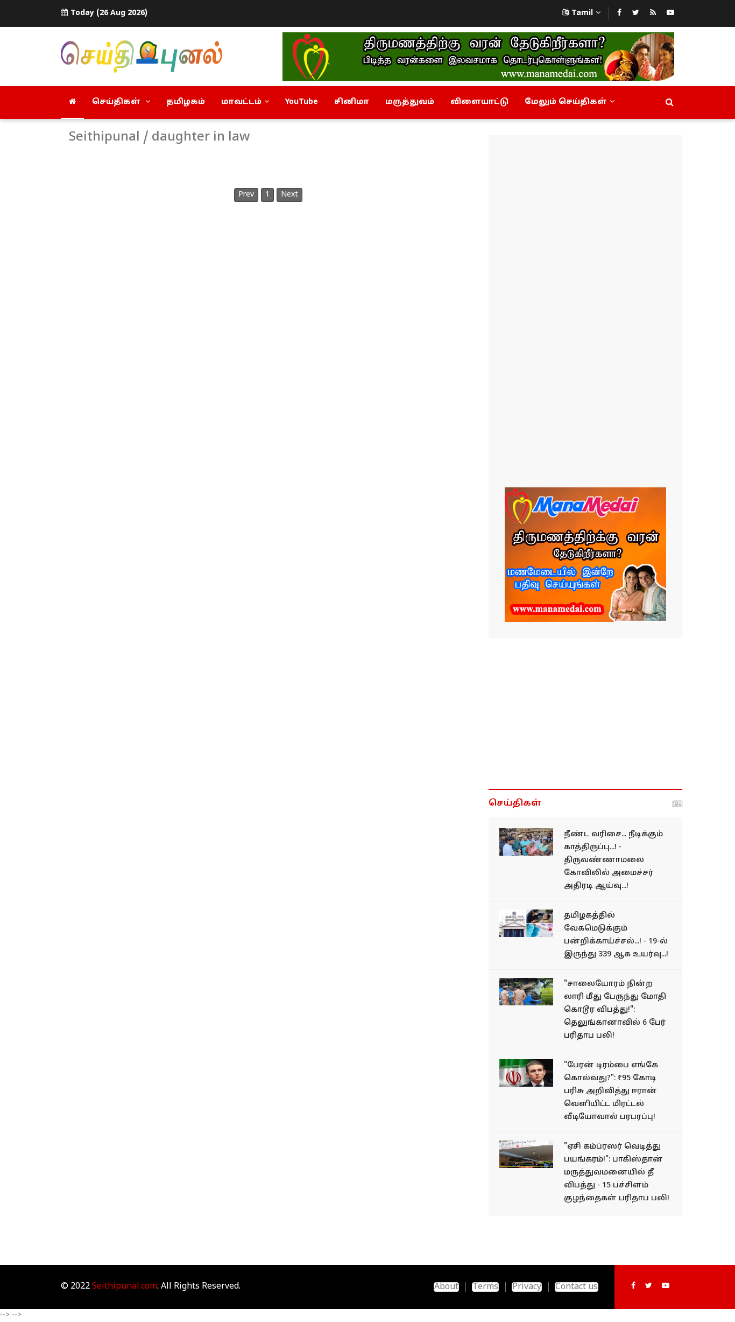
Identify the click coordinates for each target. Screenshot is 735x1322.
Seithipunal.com (124, 1286)
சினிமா (351, 102)
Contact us (576, 1287)
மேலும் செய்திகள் (566, 102)
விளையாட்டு (479, 102)
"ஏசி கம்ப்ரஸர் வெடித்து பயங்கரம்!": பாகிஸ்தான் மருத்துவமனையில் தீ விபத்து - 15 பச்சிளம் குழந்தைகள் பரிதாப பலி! (616, 1172)
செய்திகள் (117, 102)
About (446, 1287)
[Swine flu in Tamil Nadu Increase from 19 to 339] (526, 923)
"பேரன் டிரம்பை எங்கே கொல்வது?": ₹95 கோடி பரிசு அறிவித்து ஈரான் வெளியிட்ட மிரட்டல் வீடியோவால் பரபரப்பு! (611, 1091)
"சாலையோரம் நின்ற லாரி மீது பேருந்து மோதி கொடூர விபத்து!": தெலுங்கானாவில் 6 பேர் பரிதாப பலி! (615, 1010)
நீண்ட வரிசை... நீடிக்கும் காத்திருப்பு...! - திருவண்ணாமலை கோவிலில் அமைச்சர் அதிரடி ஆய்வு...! (613, 860)
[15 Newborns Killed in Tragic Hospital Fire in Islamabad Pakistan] (526, 1154)
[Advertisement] (585, 312)
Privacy (526, 1287)
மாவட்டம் (241, 102)
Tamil (582, 13)
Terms (485, 1287)
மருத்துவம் (409, 102)
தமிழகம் (185, 102)
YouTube (301, 102)
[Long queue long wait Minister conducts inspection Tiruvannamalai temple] (526, 842)
